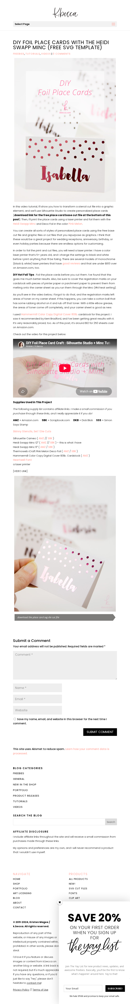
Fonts (73, 893)
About (17, 902)
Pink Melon (75, 224)
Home (16, 879)
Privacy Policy (21, 989)
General (19, 779)
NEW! (72, 883)
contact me (34, 983)
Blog (16, 898)
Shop (16, 883)
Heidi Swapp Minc (24, 224)
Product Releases (26, 795)
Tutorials (32, 53)
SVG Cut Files (78, 888)
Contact (19, 907)
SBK (50, 438)
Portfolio (20, 790)
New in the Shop (24, 784)
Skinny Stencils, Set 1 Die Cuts (32, 431)
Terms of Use (40, 989)
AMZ (41, 438)
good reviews (71, 263)
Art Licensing (22, 893)
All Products (78, 879)
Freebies (18, 53)
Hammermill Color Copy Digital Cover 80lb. (49, 314)
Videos (46, 53)
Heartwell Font (22, 460)
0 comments (61, 53)
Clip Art (74, 898)
